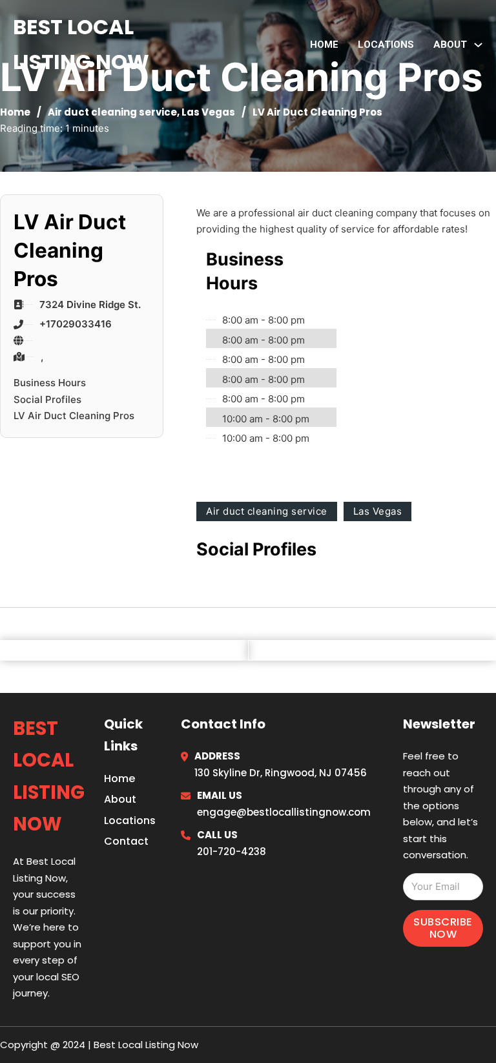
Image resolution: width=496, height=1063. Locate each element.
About (120, 799)
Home (324, 44)
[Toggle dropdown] (478, 45)
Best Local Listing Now (81, 44)
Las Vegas (208, 112)
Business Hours (50, 383)
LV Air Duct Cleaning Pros (74, 415)
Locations (386, 44)
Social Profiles (47, 399)
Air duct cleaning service (112, 112)
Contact (126, 841)
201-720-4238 (231, 851)
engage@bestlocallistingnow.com (284, 812)
